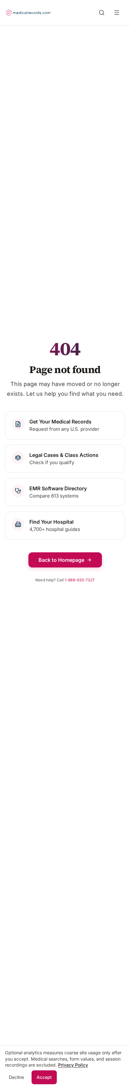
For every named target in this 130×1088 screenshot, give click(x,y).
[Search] (102, 13)
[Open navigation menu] (118, 13)
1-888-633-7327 (80, 580)
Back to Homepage (61, 560)
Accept (44, 1077)
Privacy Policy (73, 1065)
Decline (16, 1077)
